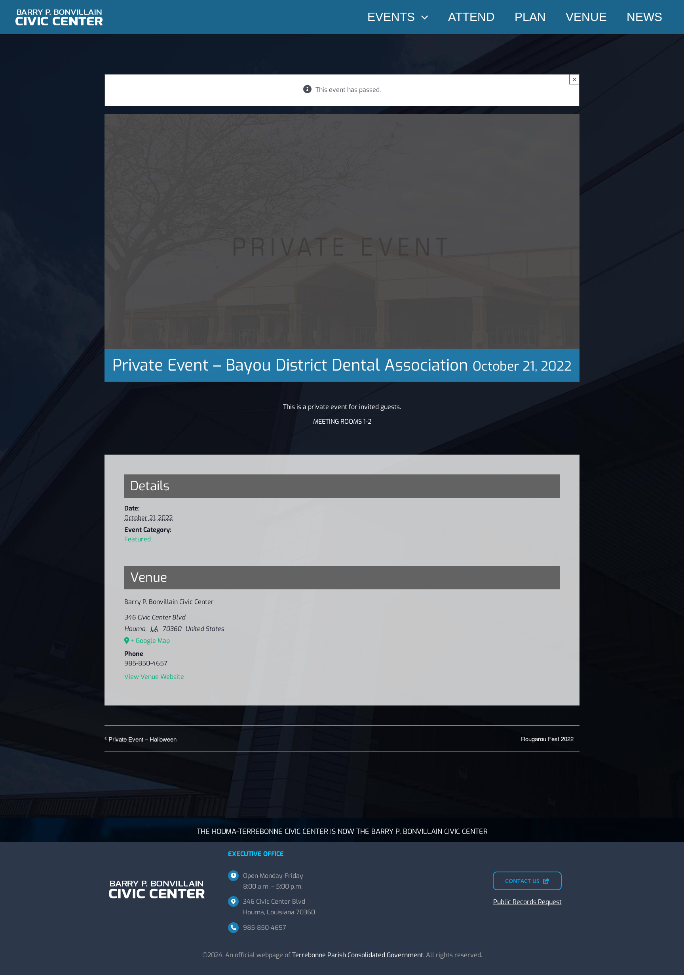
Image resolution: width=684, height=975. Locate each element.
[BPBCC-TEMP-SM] (59, 7)
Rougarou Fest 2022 (547, 738)
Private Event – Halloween (142, 739)
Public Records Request (527, 902)
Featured (137, 539)
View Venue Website (154, 677)
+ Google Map (150, 641)
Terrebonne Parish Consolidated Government (357, 955)
